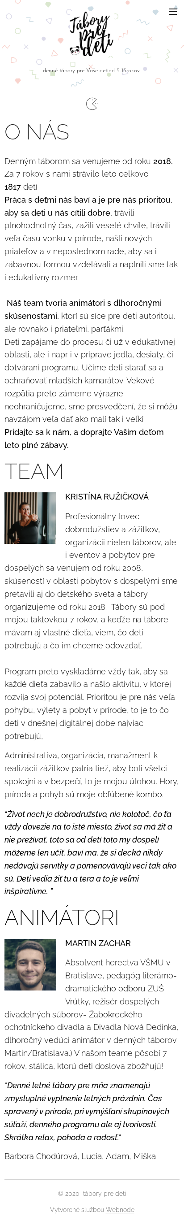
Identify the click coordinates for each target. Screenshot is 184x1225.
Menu (173, 11)
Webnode (120, 1209)
